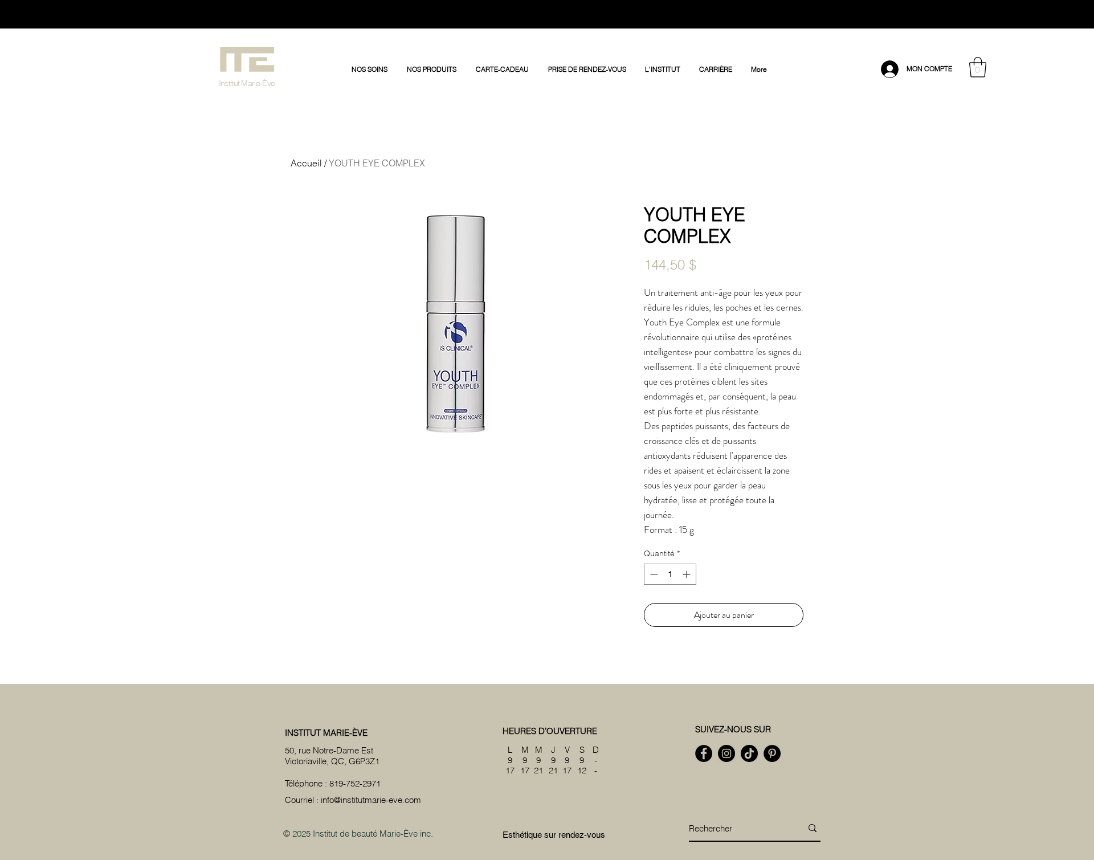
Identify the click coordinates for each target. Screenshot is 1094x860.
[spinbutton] (670, 574)
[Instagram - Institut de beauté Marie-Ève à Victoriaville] (726, 753)
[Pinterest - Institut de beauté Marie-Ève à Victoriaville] (772, 753)
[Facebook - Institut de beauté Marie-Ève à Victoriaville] (703, 753)
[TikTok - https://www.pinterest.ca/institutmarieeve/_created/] (749, 753)
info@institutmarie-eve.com (371, 799)
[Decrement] (653, 574)
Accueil (306, 163)
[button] (370, 69)
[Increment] (687, 574)
